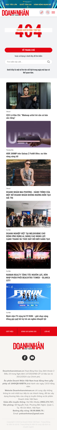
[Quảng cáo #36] (28, 4)
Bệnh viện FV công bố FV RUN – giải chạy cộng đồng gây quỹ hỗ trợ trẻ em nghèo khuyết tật (27, 317)
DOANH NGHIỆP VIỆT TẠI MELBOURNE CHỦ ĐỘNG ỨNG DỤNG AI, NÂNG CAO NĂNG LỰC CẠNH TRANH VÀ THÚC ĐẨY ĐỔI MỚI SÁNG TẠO (28, 236)
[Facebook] (25, 358)
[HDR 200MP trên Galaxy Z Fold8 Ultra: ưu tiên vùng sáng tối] (28, 134)
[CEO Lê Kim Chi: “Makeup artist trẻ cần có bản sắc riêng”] (28, 95)
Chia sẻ (8, 112)
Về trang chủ (28, 50)
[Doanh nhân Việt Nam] (16, 12)
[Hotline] (41, 12)
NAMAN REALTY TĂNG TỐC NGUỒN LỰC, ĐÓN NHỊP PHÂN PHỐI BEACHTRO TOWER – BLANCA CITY (28, 277)
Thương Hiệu (9, 150)
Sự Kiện (8, 230)
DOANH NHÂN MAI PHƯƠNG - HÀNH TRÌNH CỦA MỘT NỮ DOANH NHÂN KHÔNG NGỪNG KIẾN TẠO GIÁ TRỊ (28, 195)
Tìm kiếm (48, 61)
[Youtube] (32, 358)
